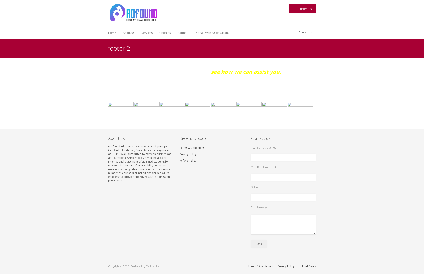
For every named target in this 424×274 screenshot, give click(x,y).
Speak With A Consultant (212, 33)
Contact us (305, 32)
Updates (165, 33)
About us (129, 33)
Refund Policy (188, 161)
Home (112, 33)
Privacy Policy (188, 154)
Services (147, 33)
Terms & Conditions (192, 148)
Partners (183, 33)
